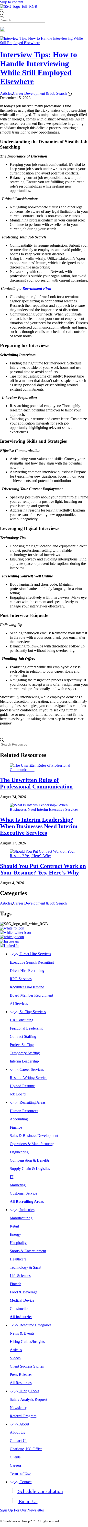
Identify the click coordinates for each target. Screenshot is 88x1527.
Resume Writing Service (28, 1078)
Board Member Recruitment (31, 995)
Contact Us (18, 1441)
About (24, 1424)
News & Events (22, 1333)
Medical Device (22, 1300)
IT (11, 1177)
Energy (15, 1234)
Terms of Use (20, 1474)
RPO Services (21, 979)
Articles (16, 1350)
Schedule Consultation (40, 1491)
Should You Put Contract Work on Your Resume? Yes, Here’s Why (43, 869)
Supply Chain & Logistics (30, 1168)
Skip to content (11, 2)
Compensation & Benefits (30, 1160)
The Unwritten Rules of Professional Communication (36, 783)
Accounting (19, 1119)
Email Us (27, 1501)
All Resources (21, 1383)
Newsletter (18, 1408)
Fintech (15, 1284)
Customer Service (23, 1193)
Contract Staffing (23, 1036)
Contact (25, 1482)
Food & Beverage (23, 1292)
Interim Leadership (24, 1061)
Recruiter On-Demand (27, 987)
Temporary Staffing (25, 1053)
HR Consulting (21, 1020)
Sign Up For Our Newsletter (22, 1510)
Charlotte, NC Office (26, 1449)
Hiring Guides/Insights (27, 1341)
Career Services (31, 1069)
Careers (16, 1465)
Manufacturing (21, 1218)
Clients (15, 1457)
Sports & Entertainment (28, 1251)
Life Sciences (20, 1276)
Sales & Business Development (34, 1135)
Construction (20, 1309)
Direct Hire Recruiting (27, 970)
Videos (15, 1358)
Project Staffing (22, 1045)
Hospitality (18, 1243)
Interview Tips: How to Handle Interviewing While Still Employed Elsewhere (38, 68)
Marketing (18, 1185)
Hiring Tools (29, 1391)
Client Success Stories (27, 1366)
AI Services (19, 1003)
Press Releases (21, 1374)
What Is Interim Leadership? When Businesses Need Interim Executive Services (38, 826)
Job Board (18, 1094)
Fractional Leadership (26, 1028)
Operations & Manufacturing (32, 1144)
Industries (26, 1210)
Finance (16, 1127)
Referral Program (23, 1416)
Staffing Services (32, 1012)
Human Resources (24, 1111)
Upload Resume (22, 1086)
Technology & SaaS (25, 1267)
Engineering (19, 1152)
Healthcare (18, 1259)
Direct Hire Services (35, 954)
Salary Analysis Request (28, 1399)
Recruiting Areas (32, 1102)
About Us (17, 1432)
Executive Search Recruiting (32, 962)
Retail (14, 1226)
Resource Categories (35, 1325)
